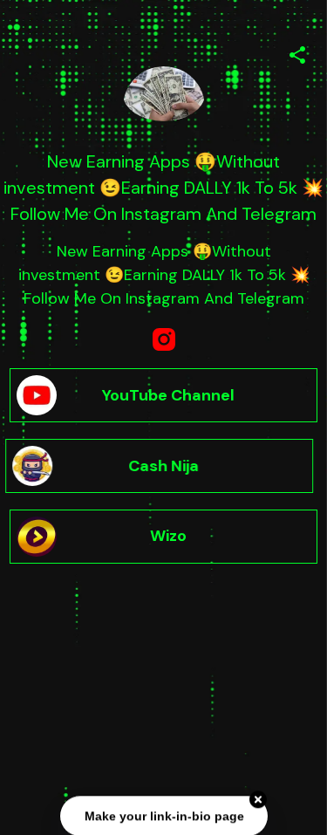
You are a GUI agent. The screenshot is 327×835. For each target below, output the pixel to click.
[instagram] (164, 339)
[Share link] (297, 52)
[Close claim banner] (258, 799)
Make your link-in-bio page (163, 815)
